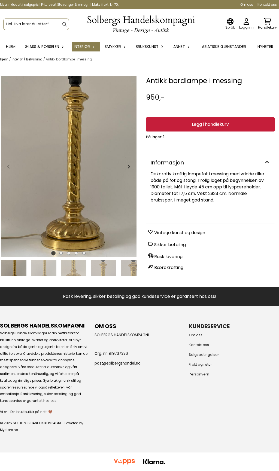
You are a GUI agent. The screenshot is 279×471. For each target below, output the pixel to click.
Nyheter (265, 46)
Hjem (4, 59)
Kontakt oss (267, 4)
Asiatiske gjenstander (224, 46)
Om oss (246, 4)
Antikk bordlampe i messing (69, 59)
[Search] (64, 24)
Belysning (34, 59)
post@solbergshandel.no (118, 363)
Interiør (18, 59)
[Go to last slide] (6, 268)
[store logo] (141, 24)
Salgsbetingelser (204, 354)
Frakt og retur (200, 364)
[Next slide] (128, 166)
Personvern (199, 374)
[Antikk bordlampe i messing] (69, 166)
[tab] (53, 253)
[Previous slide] (8, 166)
